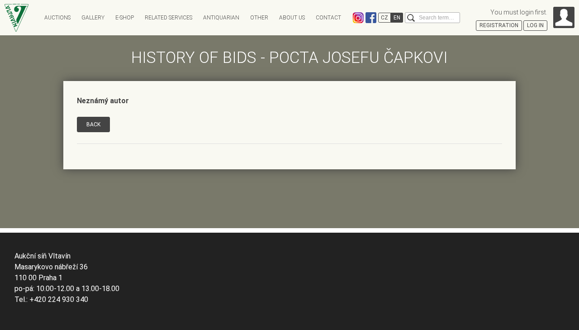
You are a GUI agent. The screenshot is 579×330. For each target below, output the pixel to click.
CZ (384, 17)
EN (397, 17)
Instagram (358, 17)
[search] (411, 18)
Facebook (370, 17)
